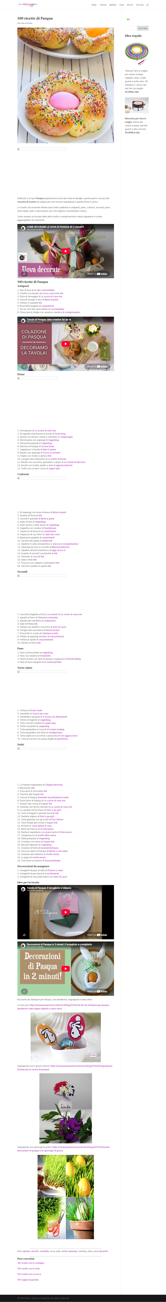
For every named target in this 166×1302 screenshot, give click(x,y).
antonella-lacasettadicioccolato (53, 797)
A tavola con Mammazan (55, 717)
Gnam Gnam (36, 710)
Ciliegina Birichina (54, 785)
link (61, 293)
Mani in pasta (49, 449)
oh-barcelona (46, 829)
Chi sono (140, 5)
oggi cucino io (59, 550)
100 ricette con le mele (28, 1268)
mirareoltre (45, 656)
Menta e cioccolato (58, 851)
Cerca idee (142, 28)
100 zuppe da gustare (28, 1280)
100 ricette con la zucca (29, 1274)
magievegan (67, 437)
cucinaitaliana (57, 309)
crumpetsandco (72, 312)
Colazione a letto (50, 633)
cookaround (49, 620)
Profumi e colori (55, 870)
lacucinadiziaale (53, 860)
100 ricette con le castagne (30, 1263)
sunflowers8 (53, 873)
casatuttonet (47, 306)
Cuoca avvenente (51, 452)
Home (94, 5)
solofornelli (47, 541)
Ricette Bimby (74, 659)
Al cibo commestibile (44, 290)
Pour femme (57, 819)
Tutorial (103, 5)
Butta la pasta (51, 299)
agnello (26, 1251)
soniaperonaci (55, 732)
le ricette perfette (52, 662)
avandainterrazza (49, 848)
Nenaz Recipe (52, 630)
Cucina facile (47, 446)
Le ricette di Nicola (57, 459)
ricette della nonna (47, 835)
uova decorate (101, 1251)
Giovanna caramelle (48, 617)
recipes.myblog (56, 729)
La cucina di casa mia (51, 296)
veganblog (46, 443)
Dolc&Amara (50, 528)
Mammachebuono (60, 547)
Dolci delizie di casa (42, 826)
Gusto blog (60, 434)
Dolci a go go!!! (54, 810)
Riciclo (130, 5)
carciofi (34, 1251)
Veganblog (53, 440)
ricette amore (52, 854)
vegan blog (50, 723)
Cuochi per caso (40, 713)
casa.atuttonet (57, 636)
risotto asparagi (69, 1251)
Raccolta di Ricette (24, 23)
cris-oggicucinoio (68, 736)
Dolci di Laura (59, 627)
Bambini (112, 5)
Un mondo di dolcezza (74, 462)
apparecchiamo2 (64, 465)
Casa (121, 5)
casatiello (44, 1251)
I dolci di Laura (60, 877)
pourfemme (62, 739)
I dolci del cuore (52, 534)
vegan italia (54, 468)
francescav (66, 832)
